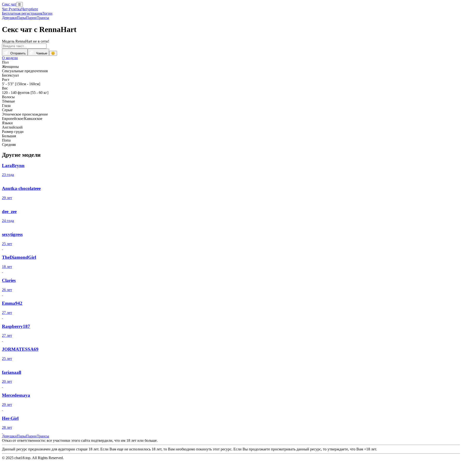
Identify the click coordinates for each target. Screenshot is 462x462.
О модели (10, 58)
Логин (47, 13)
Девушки (9, 18)
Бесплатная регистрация (22, 13)
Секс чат (9, 4)
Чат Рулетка (11, 9)
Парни (31, 18)
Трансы (43, 18)
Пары (21, 18)
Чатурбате (29, 9)
